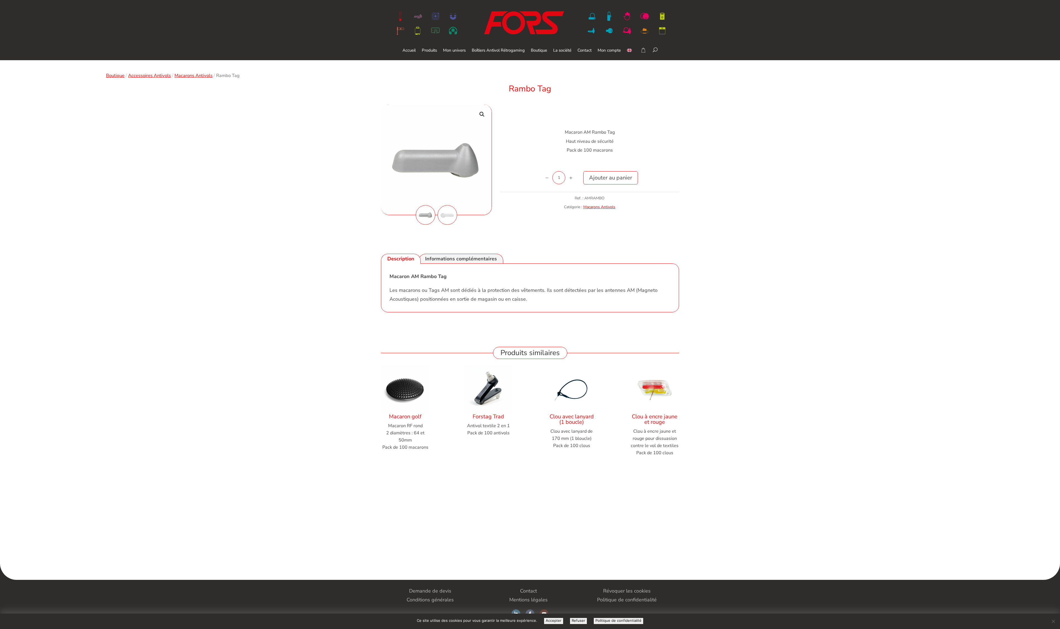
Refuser (578, 620)
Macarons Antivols (193, 75)
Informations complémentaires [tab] (461, 258)
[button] (482, 114)
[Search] (655, 49)
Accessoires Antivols (149, 75)
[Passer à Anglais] (629, 54)
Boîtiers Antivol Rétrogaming (498, 50)
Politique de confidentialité (618, 620)
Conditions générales (430, 599)
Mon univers (454, 50)
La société (562, 50)
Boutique (539, 50)
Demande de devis (430, 591)
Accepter (553, 620)
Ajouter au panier (610, 177)
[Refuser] (1053, 621)
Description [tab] (400, 258)
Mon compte (609, 50)
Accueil (409, 50)
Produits (429, 50)
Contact (584, 50)
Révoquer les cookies (627, 591)
